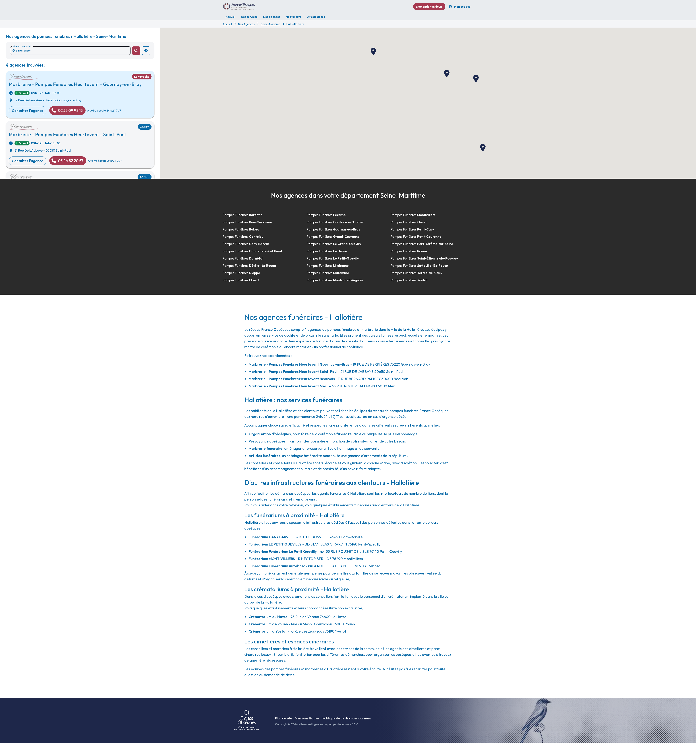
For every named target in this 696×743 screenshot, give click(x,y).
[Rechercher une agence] (136, 50)
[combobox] (71, 50)
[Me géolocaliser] (146, 50)
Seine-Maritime (270, 24)
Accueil (227, 24)
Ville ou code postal (22, 46)
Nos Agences (246, 24)
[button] (373, 51)
